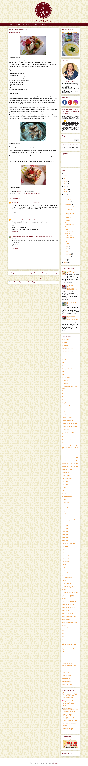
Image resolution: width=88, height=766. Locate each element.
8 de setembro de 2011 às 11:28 (31, 203)
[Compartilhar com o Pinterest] (32, 191)
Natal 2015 (65, 537)
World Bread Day (67, 684)
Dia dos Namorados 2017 (69, 426)
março (67, 251)
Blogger (55, 763)
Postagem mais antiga (50, 273)
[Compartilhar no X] (30, 191)
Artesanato (65, 357)
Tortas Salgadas (66, 675)
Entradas (64, 452)
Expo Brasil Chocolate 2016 (70, 463)
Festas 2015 (65, 472)
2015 (65, 184)
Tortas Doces (65, 672)
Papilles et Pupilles (68, 700)
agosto (67, 241)
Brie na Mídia (66, 377)
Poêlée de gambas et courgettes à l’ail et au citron (69, 703)
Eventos (34, 24)
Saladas (64, 631)
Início (11, 24)
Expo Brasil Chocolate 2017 (70, 466)
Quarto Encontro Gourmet (70, 601)
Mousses (64, 523)
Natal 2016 (65, 540)
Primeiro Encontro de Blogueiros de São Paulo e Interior (69, 588)
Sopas (63, 655)
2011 (65, 194)
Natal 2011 (65, 525)
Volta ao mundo (66, 681)
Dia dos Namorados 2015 (69, 423)
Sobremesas (65, 652)
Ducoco (64, 443)
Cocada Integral (70, 237)
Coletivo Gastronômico (68, 406)
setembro (68, 204)
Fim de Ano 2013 (67, 478)
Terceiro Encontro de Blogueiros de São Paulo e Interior (69, 665)
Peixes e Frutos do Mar (23, 193)
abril (67, 249)
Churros (64, 400)
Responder (15, 215)
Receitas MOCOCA (67, 613)
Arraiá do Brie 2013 (67, 348)
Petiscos (64, 580)
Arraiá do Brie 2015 (67, 351)
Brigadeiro (65, 380)
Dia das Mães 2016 (67, 420)
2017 (65, 178)
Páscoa (64, 549)
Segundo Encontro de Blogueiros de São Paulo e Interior (69, 644)
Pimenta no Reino (68, 728)
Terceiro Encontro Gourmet (70, 669)
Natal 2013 (65, 531)
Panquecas (65, 546)
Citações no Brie (67, 403)
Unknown (15, 220)
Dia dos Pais (65, 429)
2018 (65, 176)
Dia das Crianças (67, 417)
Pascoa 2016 (65, 561)
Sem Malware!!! (69, 207)
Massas (64, 517)
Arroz (63, 354)
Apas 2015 (65, 345)
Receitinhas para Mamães (69, 622)
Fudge (64, 490)
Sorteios (64, 657)
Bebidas (64, 363)
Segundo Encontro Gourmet (70, 649)
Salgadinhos (65, 634)
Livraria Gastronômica (68, 508)
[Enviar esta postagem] (25, 191)
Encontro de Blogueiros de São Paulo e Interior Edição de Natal (70, 447)
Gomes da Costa (67, 496)
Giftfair (64, 493)
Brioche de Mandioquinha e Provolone (70, 219)
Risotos (64, 625)
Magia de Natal (66, 511)
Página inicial (33, 273)
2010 (65, 260)
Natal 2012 (65, 528)
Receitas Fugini (66, 610)
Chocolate (65, 397)
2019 (65, 173)
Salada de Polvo (70, 227)
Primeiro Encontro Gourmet (70, 592)
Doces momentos (67, 440)
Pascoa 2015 (65, 558)
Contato (42, 24)
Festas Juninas (66, 475)
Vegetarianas (66, 678)
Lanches (64, 505)
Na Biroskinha (67, 708)
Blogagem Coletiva (67, 369)
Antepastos (65, 339)
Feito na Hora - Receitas (70, 693)
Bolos (63, 374)
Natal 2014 (65, 534)
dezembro (68, 196)
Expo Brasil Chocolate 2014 (70, 457)
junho (67, 243)
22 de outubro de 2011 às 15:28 (43, 236)
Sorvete (64, 660)
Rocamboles (65, 628)
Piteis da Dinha (67, 714)
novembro (68, 199)
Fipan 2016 (65, 484)
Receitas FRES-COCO (68, 607)
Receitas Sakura (66, 619)
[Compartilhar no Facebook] (31, 191)
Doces (18, 24)
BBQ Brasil (65, 360)
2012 (65, 191)
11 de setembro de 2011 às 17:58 (27, 220)
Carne (64, 394)
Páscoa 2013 (65, 552)
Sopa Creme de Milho (69, 32)
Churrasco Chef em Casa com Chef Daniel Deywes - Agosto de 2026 (70, 696)
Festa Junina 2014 (67, 469)
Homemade (65, 502)
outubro (67, 202)
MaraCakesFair (66, 514)
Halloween (65, 499)
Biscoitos (64, 366)
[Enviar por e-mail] (28, 191)
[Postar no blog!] (29, 191)
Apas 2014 (65, 342)
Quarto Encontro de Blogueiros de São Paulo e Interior (69, 597)
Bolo (63, 371)
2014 (65, 186)
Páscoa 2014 (65, 555)
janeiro (67, 256)
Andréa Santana (17, 203)
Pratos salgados (35, 193)
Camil (63, 391)
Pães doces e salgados (68, 543)
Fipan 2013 (65, 481)
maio (67, 246)
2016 (65, 181)
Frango (64, 487)
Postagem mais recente (17, 273)
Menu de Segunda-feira (69, 520)
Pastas (64, 564)
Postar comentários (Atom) (36, 278)
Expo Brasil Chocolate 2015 (70, 460)
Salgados (26, 24)
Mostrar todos (76, 732)
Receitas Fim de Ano (68, 604)
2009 (65, 262)
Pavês (63, 567)
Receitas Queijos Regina (69, 616)
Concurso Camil (66, 409)
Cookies (64, 414)
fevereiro (68, 254)
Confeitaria (65, 411)
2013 (65, 189)
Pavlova (64, 570)
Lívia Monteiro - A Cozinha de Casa (22, 236)
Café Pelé (65, 383)
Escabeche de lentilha (69, 729)
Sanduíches (65, 640)
